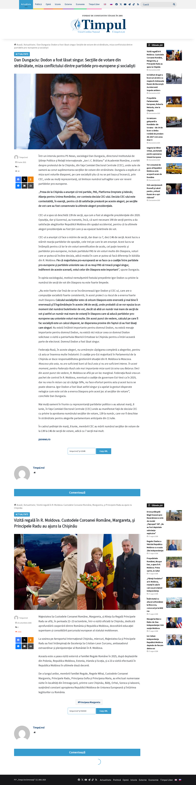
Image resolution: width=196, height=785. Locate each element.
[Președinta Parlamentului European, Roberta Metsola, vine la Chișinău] (174, 101)
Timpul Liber (94, 4)
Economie (80, 4)
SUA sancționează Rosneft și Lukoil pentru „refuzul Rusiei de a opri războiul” (154, 191)
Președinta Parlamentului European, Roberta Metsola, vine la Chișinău (155, 104)
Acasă (19, 44)
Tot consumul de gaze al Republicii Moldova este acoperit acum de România (154, 171)
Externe (68, 4)
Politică (38, 4)
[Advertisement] (164, 252)
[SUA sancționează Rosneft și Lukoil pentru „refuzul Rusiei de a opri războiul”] (174, 188)
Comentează (77, 492)
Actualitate (26, 4)
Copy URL (104, 451)
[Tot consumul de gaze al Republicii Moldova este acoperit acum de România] (174, 168)
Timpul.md (23, 157)
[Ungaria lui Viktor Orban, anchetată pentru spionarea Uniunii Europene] (174, 151)
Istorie (58, 4)
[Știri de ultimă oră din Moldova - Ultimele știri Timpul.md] (98, 23)
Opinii (48, 4)
